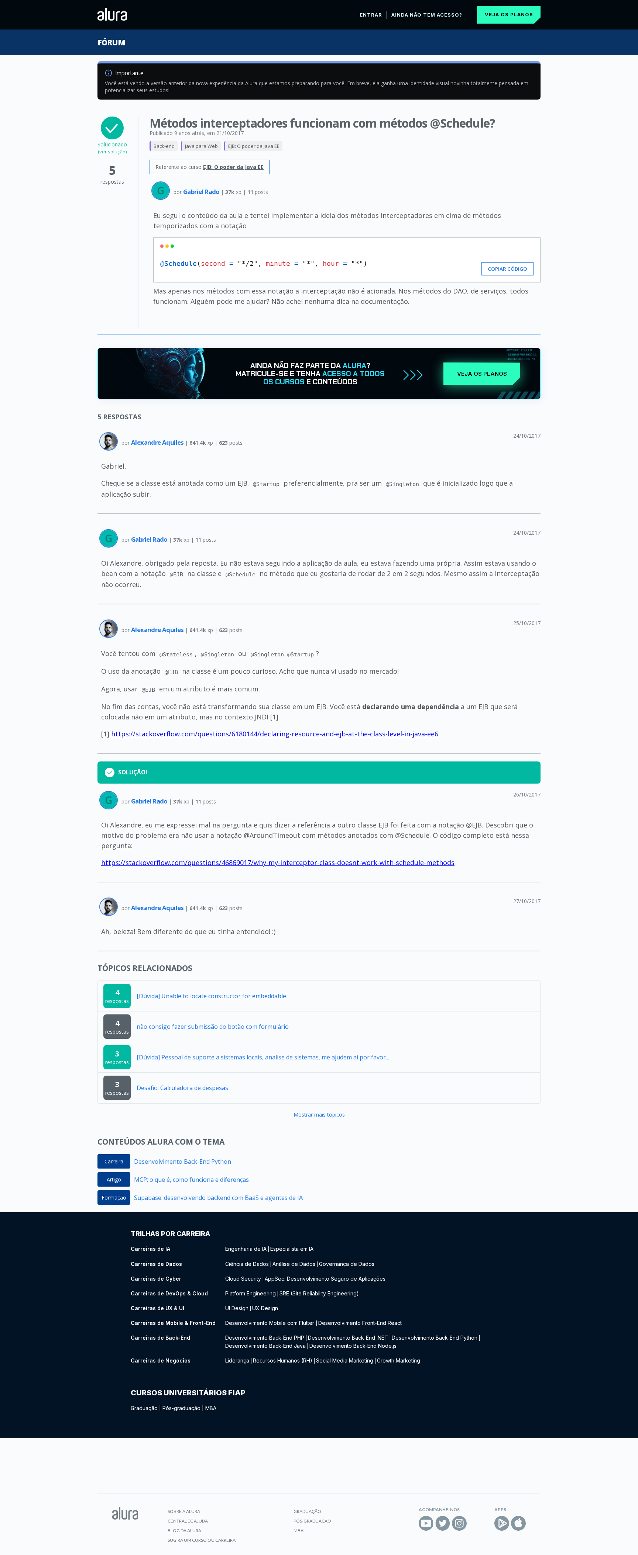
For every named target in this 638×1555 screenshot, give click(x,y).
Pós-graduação (181, 1408)
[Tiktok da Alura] (476, 1523)
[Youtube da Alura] (426, 1523)
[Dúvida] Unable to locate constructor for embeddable (211, 996)
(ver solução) (112, 151)
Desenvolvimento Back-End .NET (348, 1337)
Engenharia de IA (246, 1249)
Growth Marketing (398, 1360)
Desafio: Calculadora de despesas (182, 1088)
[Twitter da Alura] (442, 1523)
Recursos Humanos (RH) (282, 1360)
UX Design (265, 1308)
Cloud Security (243, 1278)
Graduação (144, 1408)
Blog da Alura (184, 1530)
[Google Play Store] (501, 1523)
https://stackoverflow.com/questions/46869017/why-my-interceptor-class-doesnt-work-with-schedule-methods (278, 862)
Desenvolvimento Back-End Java (265, 1346)
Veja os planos (509, 14)
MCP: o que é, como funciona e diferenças (191, 1180)
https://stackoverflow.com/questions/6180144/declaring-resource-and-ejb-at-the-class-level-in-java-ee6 (274, 733)
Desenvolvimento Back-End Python (182, 1161)
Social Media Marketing (344, 1360)
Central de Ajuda (188, 1521)
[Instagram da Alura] (459, 1523)
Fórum (111, 42)
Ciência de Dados (247, 1264)
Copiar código (507, 268)
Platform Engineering (250, 1293)
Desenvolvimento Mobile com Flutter (270, 1323)
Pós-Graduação (312, 1521)
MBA (210, 1408)
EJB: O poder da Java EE (253, 146)
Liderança (237, 1360)
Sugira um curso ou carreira (202, 1540)
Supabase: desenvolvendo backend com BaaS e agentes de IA (218, 1198)
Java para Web (201, 146)
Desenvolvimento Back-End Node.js (353, 1346)
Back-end (164, 146)
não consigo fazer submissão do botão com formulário (213, 1027)
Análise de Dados (293, 1264)
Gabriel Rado (202, 191)
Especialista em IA (291, 1249)
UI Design (236, 1308)
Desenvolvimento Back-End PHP (264, 1337)
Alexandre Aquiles (158, 442)
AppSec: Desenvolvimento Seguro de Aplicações (325, 1278)
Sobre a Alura (184, 1511)
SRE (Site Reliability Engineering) (319, 1293)
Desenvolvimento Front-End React (360, 1323)
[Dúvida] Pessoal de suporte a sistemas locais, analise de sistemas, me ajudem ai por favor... (263, 1057)
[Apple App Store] (518, 1523)
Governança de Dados (346, 1264)
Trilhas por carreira (170, 1234)
